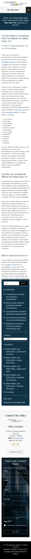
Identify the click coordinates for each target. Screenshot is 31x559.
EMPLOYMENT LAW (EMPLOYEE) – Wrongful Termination (14, 386)
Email (6, 489)
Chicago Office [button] (15, 452)
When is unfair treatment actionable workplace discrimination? (15, 305)
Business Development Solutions (14, 551)
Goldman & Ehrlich (17, 46)
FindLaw (15, 554)
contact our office (11, 264)
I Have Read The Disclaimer (16, 525)
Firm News (12, 48)
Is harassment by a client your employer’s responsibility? (15, 296)
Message (7, 499)
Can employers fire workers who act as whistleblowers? (16, 319)
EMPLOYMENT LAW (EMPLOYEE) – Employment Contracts (16, 351)
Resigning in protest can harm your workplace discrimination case (14, 326)
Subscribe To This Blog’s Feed (14, 402)
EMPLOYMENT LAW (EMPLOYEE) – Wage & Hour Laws (16, 368)
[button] (28, 10)
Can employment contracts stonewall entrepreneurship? (16, 313)
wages (6, 64)
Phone (6, 480)
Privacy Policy (22, 549)
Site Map (14, 549)
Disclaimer (7, 521)
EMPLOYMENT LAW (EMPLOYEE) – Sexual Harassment (14, 360)
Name (6, 471)
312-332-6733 (13, 10)
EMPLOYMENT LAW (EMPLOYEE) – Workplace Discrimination (15, 377)
